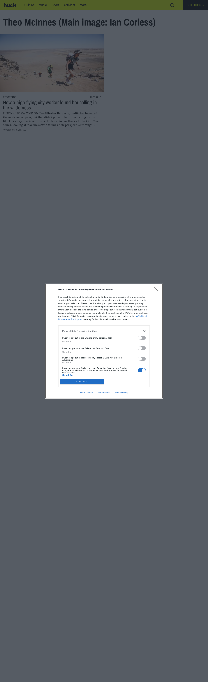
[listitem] (104, 331)
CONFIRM (82, 382)
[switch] (142, 338)
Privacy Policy (121, 392)
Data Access (104, 392)
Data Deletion (86, 392)
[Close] (157, 290)
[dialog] (104, 341)
